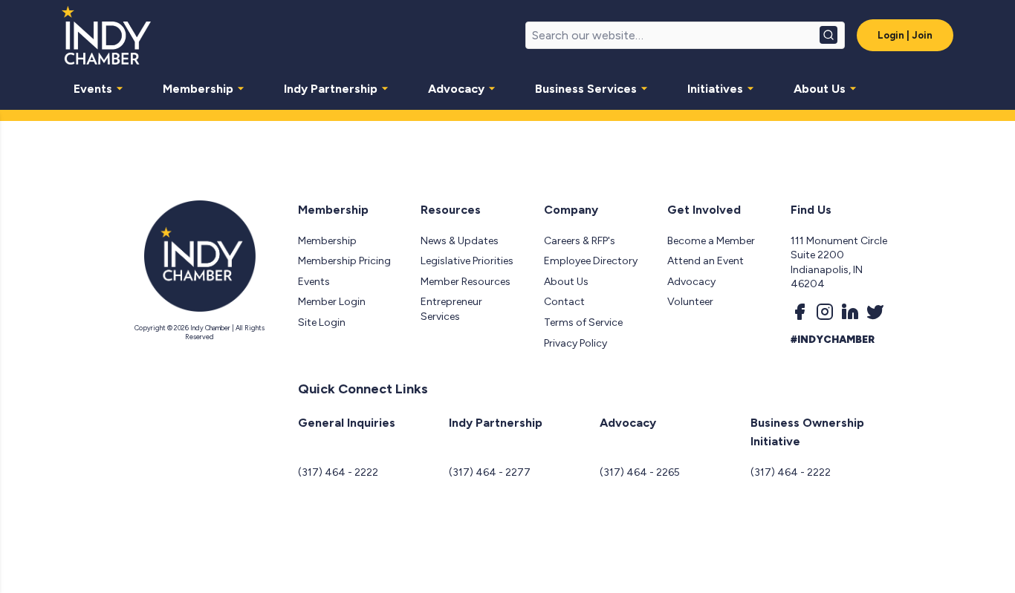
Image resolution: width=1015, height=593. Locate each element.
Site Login (322, 322)
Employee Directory (591, 261)
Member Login (332, 301)
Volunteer (690, 301)
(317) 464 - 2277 (490, 472)
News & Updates (460, 241)
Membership (198, 89)
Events (93, 89)
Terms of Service (583, 322)
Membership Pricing (344, 261)
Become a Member (711, 241)
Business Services (586, 89)
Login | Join (905, 35)
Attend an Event (705, 261)
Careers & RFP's (579, 241)
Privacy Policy (575, 343)
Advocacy (456, 89)
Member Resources (465, 281)
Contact (564, 301)
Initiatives (715, 89)
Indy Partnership (330, 89)
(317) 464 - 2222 (338, 472)
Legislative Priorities (467, 261)
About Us (820, 89)
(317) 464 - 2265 (640, 472)
